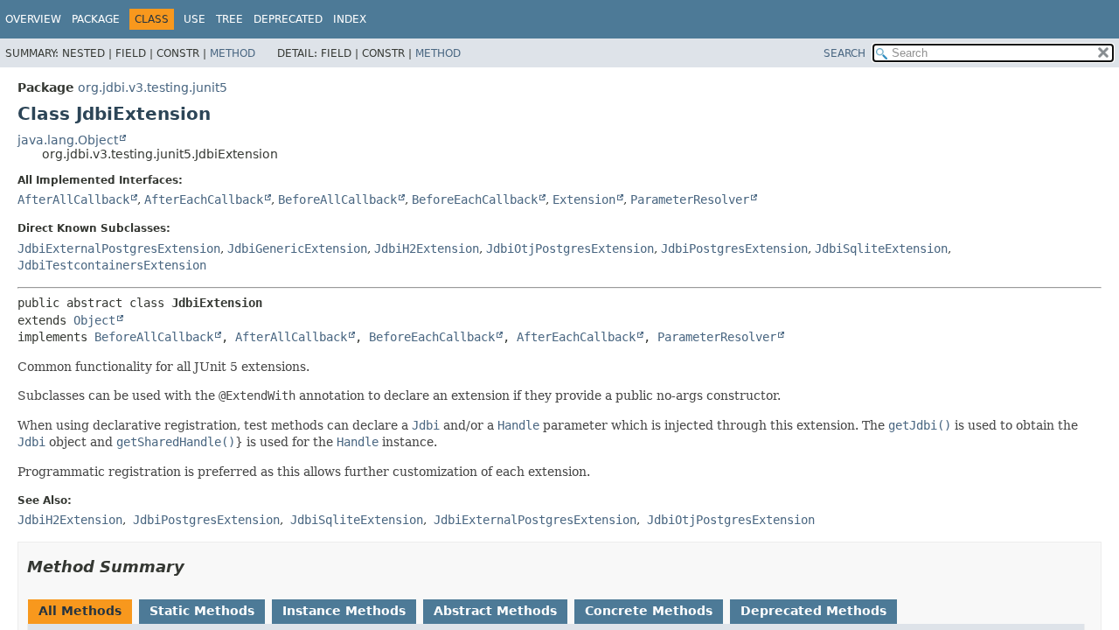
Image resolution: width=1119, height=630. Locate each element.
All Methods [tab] (80, 611)
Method (232, 53)
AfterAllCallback (73, 199)
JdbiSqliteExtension (881, 249)
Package (96, 19)
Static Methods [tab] (201, 611)
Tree (229, 19)
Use (194, 19)
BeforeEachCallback (475, 199)
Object (94, 320)
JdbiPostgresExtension (734, 249)
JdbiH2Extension (426, 249)
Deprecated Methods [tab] (813, 611)
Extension (584, 199)
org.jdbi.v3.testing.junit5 (152, 87)
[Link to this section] (197, 566)
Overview (33, 19)
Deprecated (288, 19)
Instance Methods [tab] (344, 611)
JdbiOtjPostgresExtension (570, 249)
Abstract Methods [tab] (495, 611)
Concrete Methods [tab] (648, 611)
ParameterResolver (689, 199)
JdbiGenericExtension (297, 249)
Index (349, 19)
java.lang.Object (67, 140)
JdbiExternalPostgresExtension (118, 249)
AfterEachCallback (203, 199)
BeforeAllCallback (337, 199)
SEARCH (844, 53)
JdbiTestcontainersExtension (111, 265)
